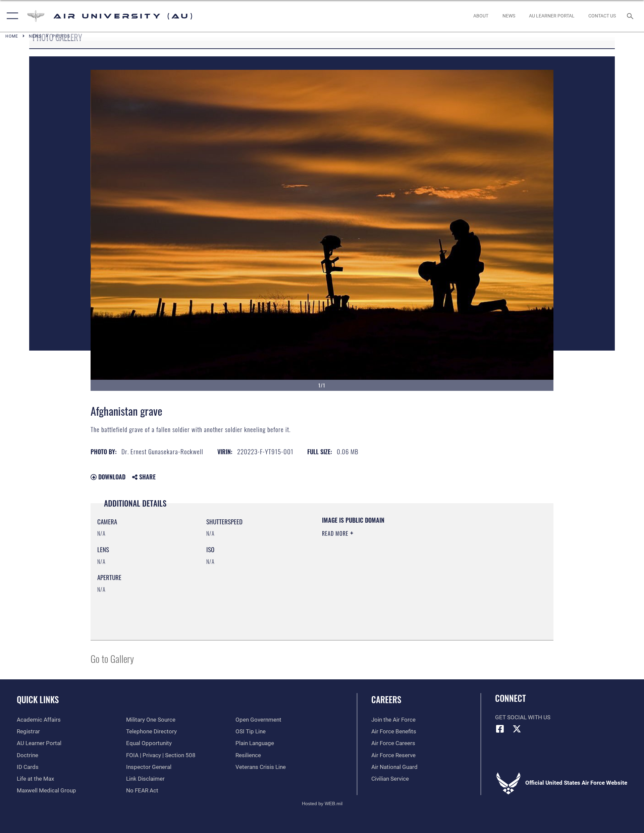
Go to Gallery (112, 658)
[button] (11, 16)
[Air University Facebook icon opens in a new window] (500, 729)
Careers (386, 699)
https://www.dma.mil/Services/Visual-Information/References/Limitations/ (400, 576)
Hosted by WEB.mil (322, 803)
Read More (336, 533)
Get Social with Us (522, 717)
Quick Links (38, 699)
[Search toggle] (631, 16)
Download (111, 476)
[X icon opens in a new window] (517, 729)
